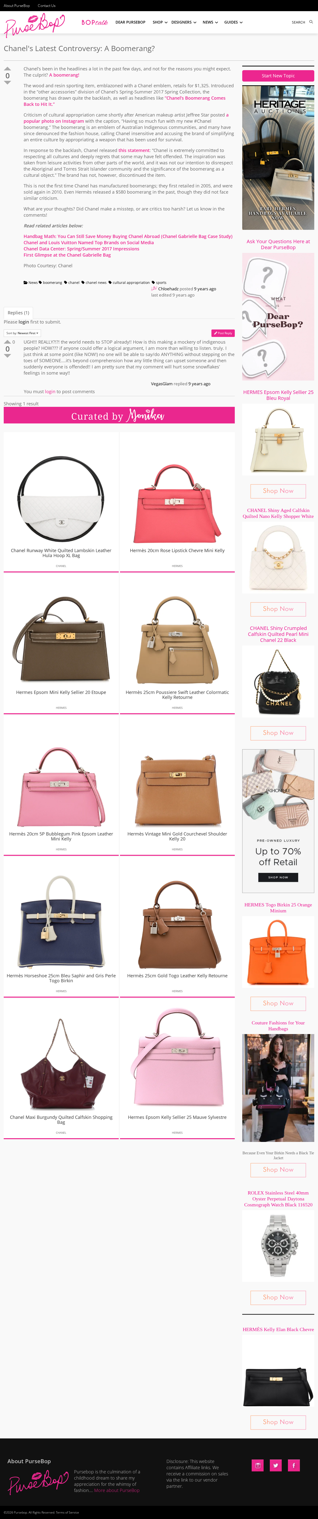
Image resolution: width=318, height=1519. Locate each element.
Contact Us (46, 5)
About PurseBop (17, 5)
